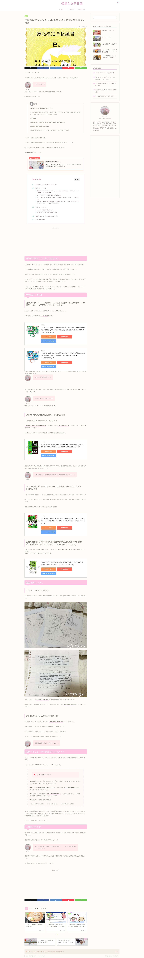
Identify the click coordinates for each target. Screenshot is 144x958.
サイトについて (70, 9)
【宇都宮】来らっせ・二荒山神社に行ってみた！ (105, 84)
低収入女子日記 (72, 3)
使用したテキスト (41, 188)
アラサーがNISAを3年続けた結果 (104, 73)
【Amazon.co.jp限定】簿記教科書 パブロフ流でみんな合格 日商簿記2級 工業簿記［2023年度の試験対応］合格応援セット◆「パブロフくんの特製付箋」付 (63, 355)
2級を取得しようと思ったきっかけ (46, 185)
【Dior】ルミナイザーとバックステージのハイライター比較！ (105, 78)
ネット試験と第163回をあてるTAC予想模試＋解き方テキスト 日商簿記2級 (58, 198)
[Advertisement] (55, 241)
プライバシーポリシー (31, 956)
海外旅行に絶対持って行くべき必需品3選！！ (105, 91)
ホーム (60, 9)
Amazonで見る (48, 337)
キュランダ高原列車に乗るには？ (104, 96)
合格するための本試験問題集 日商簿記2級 (49, 195)
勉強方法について (41, 207)
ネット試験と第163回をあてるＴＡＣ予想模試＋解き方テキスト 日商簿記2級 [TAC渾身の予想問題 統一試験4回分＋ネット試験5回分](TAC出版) (63, 521)
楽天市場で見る (64, 337)
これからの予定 (40, 219)
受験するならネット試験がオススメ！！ (48, 216)
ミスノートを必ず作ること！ (45, 210)
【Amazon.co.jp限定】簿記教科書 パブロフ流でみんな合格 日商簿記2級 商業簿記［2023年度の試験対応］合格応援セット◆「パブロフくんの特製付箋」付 (63, 330)
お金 (26, 16)
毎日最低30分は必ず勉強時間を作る (47, 212)
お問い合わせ (81, 9)
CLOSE (77, 179)
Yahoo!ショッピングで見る (48, 341)
